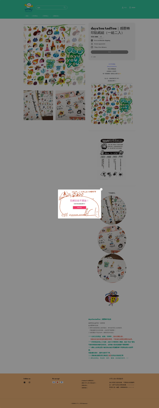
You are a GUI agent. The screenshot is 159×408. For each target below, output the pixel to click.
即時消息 (79, 207)
